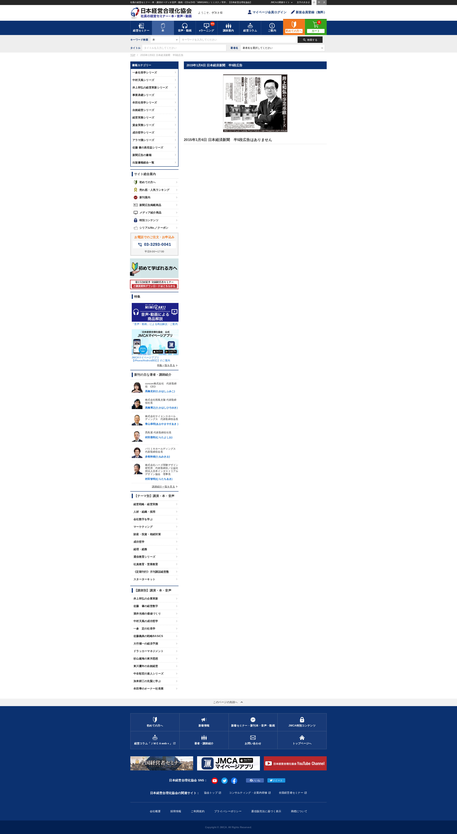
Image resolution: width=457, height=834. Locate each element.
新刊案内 (144, 197)
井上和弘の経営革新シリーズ (150, 87)
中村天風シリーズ (143, 79)
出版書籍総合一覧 (143, 162)
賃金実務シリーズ (143, 124)
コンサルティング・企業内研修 (248, 792)
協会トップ (211, 792)
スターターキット (144, 579)
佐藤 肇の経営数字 (146, 606)
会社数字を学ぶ (143, 519)
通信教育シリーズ (144, 556)
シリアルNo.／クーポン (153, 227)
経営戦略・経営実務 (146, 504)
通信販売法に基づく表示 (266, 811)
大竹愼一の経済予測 (146, 643)
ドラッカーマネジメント (149, 651)
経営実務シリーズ (143, 117)
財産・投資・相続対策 (147, 534)
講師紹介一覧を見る (165, 486)
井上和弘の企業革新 (146, 598)
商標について (299, 811)
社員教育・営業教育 (146, 564)
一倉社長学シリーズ (144, 72)
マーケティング (143, 526)
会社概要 (155, 811)
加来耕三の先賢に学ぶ (147, 681)
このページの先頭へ (228, 702)
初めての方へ (147, 182)
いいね (256, 780)
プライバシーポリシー (228, 811)
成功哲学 (139, 541)
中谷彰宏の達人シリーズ (149, 673)
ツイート (277, 780)
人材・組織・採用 (144, 511)
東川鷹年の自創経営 (146, 666)
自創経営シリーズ (143, 109)
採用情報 (175, 811)
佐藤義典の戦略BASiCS (148, 636)
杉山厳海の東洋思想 (146, 658)
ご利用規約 (197, 811)
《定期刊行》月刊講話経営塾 (151, 571)
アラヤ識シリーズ (143, 139)
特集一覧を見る (168, 365)
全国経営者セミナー (291, 792)
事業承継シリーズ (143, 94)
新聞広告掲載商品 (150, 204)
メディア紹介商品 (147, 212)
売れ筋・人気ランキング (154, 189)
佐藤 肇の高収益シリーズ (147, 147)
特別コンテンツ (149, 220)
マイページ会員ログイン (270, 12)
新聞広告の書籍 (142, 154)
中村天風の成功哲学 (146, 621)
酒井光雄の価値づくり (147, 613)
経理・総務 (140, 549)
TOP (132, 55)
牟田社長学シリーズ (144, 102)
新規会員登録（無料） (311, 12)
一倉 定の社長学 (144, 628)
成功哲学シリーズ (143, 132)
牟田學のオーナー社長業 (149, 688)
